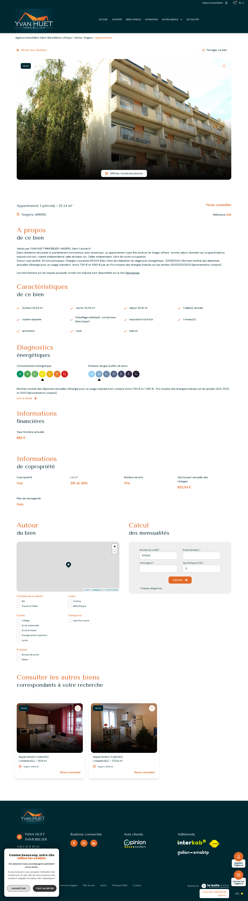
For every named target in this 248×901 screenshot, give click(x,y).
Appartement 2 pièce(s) (34, 759)
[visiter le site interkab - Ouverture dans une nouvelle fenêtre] (192, 842)
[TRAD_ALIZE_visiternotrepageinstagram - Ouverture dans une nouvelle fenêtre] (83, 843)
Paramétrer (18, 888)
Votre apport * (147, 563)
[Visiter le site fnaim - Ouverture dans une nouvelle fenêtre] (214, 844)
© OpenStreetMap (110, 589)
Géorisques (132, 273)
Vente (78, 37)
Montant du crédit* (149, 550)
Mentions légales (69, 885)
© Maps (96, 589)
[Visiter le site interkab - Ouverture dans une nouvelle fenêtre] (193, 852)
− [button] (115, 551)
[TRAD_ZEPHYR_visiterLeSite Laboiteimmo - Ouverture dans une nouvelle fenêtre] (215, 886)
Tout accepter (45, 888)
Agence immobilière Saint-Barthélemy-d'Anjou (43, 37)
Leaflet (86, 589)
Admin (103, 885)
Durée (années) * (191, 550)
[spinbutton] (202, 568)
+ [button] (115, 546)
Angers (88, 37)
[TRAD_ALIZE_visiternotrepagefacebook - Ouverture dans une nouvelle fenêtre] (74, 843)
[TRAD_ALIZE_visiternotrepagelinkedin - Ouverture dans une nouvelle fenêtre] (93, 843)
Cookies (137, 885)
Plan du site (89, 885)
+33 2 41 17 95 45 (28, 846)
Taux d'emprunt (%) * (193, 563)
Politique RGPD (119, 885)
